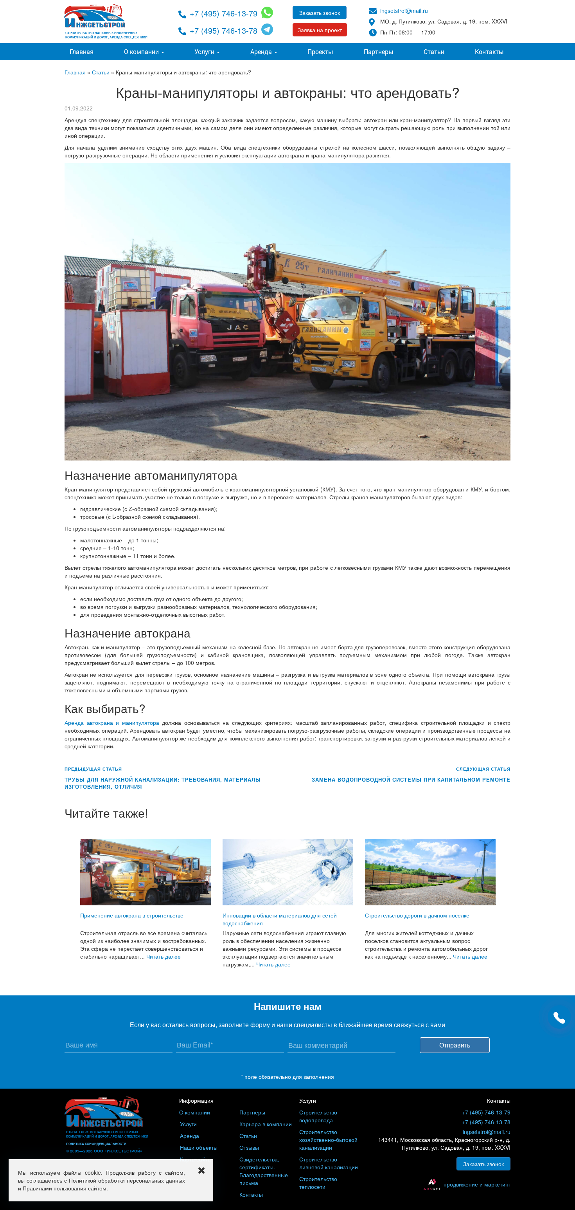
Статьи (434, 51)
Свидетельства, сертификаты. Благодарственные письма (263, 1171)
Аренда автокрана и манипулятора (112, 722)
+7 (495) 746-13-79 (223, 13)
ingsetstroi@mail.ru (404, 10)
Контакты (489, 51)
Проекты (320, 51)
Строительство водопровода (318, 1116)
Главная (81, 51)
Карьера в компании (265, 1124)
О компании (142, 51)
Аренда (261, 51)
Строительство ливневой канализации (328, 1163)
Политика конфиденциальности (96, 1143)
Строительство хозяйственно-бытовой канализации (328, 1139)
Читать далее (163, 956)
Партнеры (379, 51)
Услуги (205, 51)
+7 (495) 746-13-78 (223, 30)
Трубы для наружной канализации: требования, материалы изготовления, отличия (163, 783)
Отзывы (249, 1147)
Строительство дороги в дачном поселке (417, 915)
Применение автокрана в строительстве (131, 915)
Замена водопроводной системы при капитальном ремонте (411, 779)
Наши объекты (198, 1147)
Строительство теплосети (318, 1182)
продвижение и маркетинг (477, 1184)
